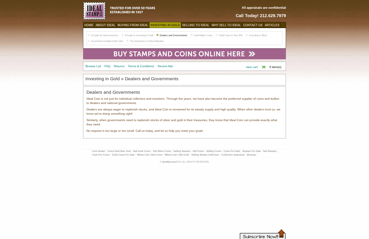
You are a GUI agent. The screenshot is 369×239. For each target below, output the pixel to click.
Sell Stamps (269, 151)
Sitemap (251, 154)
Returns (119, 66)
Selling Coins (213, 151)
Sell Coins (198, 151)
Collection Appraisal (232, 154)
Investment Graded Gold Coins (107, 41)
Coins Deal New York (119, 151)
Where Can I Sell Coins (149, 154)
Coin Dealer (98, 151)
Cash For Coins (101, 154)
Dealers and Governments (173, 35)
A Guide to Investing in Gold (139, 35)
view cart (252, 67)
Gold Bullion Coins (203, 35)
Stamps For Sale (251, 151)
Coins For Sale (232, 151)
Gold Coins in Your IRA (231, 35)
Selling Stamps (181, 151)
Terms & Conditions (141, 66)
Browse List (93, 66)
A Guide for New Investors (104, 35)
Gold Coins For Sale (123, 154)
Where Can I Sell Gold (177, 154)
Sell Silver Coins (162, 151)
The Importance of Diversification (147, 41)
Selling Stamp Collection (205, 154)
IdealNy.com (169, 161)
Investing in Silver (258, 35)
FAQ (107, 66)
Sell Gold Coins (142, 151)
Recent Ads (165, 66)
